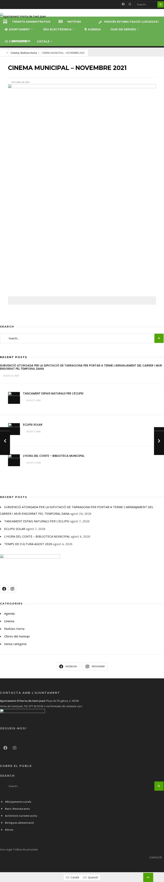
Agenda (94, 29)
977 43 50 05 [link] (36, 706)
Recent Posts (13, 357)
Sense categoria (15, 644)
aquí (79, 706)
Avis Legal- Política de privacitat (19, 849)
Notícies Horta (28, 53)
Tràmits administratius (31, 21)
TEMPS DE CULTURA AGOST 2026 (28, 544)
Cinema (15, 53)
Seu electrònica (57, 29)
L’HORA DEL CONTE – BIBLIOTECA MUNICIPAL (53, 456)
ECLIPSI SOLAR (32, 425)
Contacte (17, 41)
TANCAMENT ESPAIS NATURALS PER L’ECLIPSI (53, 393)
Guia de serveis (123, 29)
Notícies (74, 21)
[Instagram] (130, 4)
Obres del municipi (17, 636)
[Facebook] (123, 4)
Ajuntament (19, 29)
